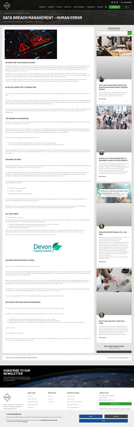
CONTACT (114, 7)
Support (100, 7)
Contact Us (31, 407)
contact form (12, 340)
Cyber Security (38, 21)
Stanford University (24, 73)
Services (42, 7)
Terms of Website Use (73, 407)
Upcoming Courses (33, 404)
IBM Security (30, 75)
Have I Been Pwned (50, 234)
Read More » (102, 99)
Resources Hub (32, 399)
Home (5, 21)
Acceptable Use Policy (73, 404)
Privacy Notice (71, 396)
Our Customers (79, 7)
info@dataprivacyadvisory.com (74, 338)
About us (67, 7)
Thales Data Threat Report (67, 75)
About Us (30, 396)
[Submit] (130, 33)
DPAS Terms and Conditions (74, 401)
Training (51, 7)
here (22, 333)
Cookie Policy (70, 399)
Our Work (50, 401)
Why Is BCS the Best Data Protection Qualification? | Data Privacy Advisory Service (113, 87)
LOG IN (127, 7)
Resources (90, 7)
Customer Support (33, 401)
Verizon (15, 73)
